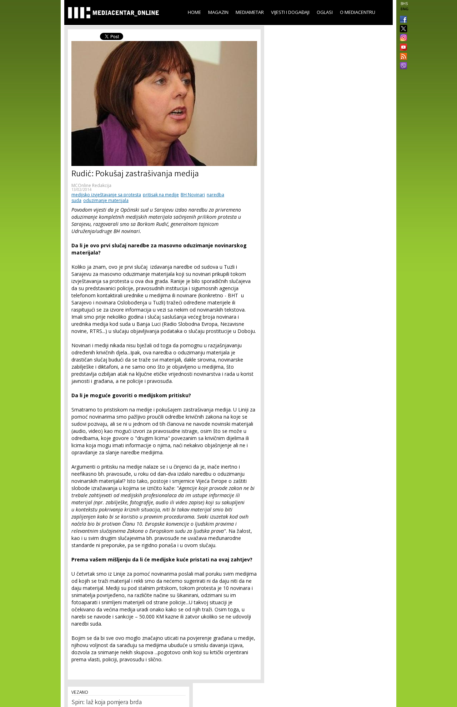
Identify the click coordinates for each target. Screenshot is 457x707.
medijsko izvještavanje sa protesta (106, 195)
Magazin (218, 12)
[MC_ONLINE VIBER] (402, 66)
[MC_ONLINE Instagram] (402, 38)
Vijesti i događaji (290, 12)
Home (194, 12)
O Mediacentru (357, 12)
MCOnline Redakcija (91, 185)
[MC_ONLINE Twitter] (402, 29)
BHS (404, 3)
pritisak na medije (161, 195)
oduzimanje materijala (106, 200)
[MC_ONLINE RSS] (402, 57)
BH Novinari (193, 195)
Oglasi (325, 12)
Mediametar (250, 12)
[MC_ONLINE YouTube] (402, 47)
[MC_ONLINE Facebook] (402, 20)
